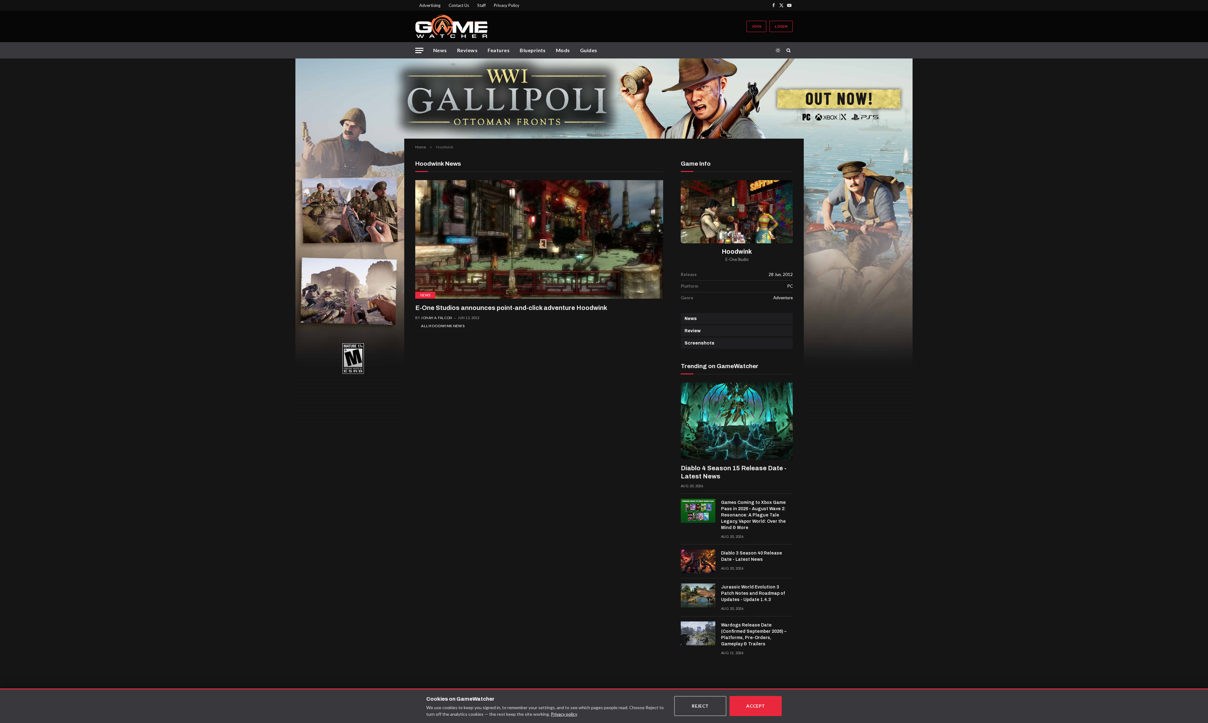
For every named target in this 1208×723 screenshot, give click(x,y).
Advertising (429, 5)
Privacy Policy (506, 5)
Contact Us (459, 5)
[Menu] (419, 50)
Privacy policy (564, 714)
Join (756, 26)
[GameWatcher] (451, 26)
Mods (563, 50)
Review (693, 330)
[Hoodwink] (737, 211)
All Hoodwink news (443, 325)
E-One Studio (736, 259)
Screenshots (699, 343)
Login (781, 26)
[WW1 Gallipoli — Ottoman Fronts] (604, 98)
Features (499, 50)
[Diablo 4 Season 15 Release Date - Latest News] (737, 421)
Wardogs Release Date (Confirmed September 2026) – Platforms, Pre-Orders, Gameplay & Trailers (753, 634)
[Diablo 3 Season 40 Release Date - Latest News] (698, 561)
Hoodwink (737, 251)
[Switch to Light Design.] (778, 50)
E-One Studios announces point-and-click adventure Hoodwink (511, 307)
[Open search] (789, 50)
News (440, 50)
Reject (700, 706)
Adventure (783, 297)
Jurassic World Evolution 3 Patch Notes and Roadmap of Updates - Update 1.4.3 (753, 593)
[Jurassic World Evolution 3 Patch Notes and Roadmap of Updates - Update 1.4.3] (698, 595)
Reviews (467, 50)
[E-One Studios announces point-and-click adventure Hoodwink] (539, 239)
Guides (588, 50)
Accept (755, 706)
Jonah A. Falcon (436, 318)
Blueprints (533, 50)
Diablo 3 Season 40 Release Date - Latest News (751, 556)
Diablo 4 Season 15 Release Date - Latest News (733, 472)
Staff (481, 5)
